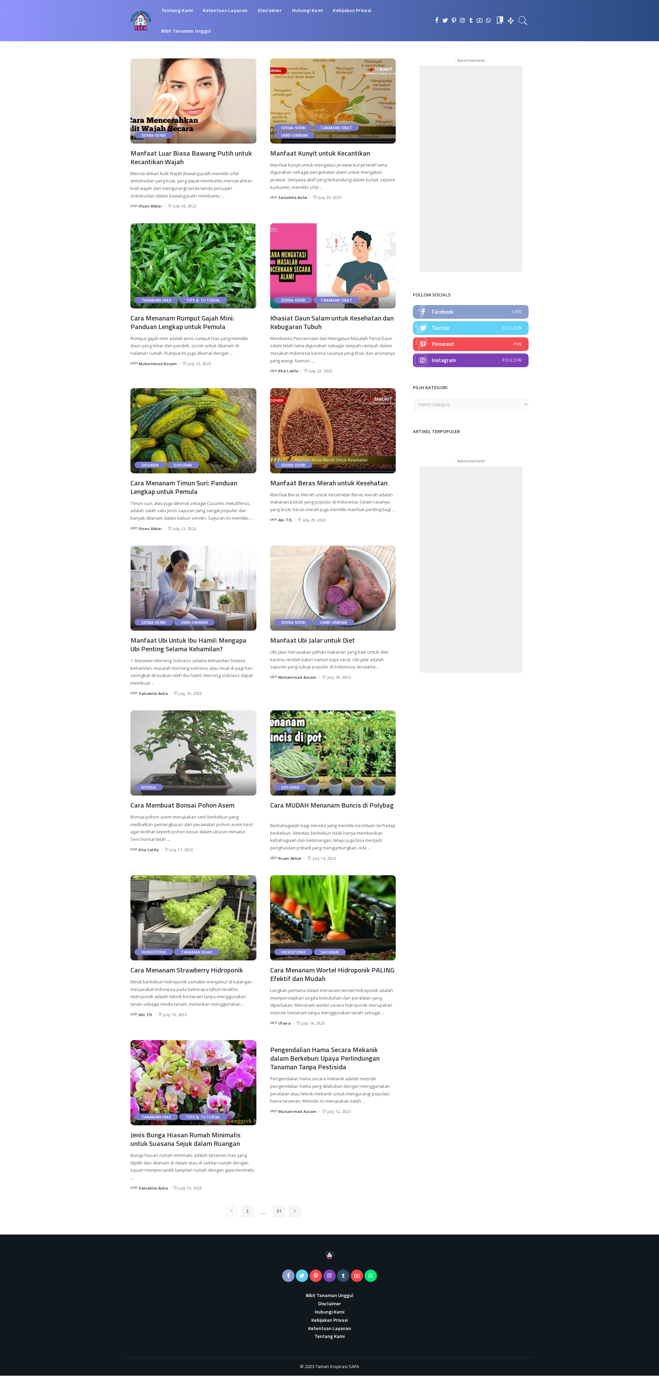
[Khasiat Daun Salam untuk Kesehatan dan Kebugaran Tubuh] (333, 265)
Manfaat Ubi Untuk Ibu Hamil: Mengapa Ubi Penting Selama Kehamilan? (188, 644)
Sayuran (183, 464)
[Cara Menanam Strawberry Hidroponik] (193, 917)
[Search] (523, 20)
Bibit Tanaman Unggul (330, 1295)
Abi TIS (285, 520)
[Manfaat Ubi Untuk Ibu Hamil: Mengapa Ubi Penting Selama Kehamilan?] (193, 588)
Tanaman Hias (156, 300)
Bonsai (148, 787)
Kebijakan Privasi (329, 1319)
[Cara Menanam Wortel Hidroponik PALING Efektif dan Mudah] (333, 917)
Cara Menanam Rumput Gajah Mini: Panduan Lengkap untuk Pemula (182, 322)
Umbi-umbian (294, 135)
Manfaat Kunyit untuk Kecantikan (320, 153)
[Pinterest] (454, 20)
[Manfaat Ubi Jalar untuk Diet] (333, 588)
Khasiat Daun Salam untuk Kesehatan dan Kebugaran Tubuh (332, 322)
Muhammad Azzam (158, 363)
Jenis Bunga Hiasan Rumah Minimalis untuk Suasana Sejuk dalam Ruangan (185, 1139)
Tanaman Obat (336, 127)
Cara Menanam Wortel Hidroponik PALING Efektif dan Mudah (332, 974)
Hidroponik (153, 952)
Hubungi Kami (329, 1311)
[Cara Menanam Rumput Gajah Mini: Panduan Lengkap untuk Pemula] (193, 265)
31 (279, 1211)
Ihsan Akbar (150, 206)
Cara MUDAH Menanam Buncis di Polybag (332, 805)
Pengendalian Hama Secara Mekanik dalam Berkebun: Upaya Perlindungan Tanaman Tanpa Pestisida (325, 1058)
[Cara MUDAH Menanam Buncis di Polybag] (333, 753)
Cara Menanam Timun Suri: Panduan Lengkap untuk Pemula (183, 487)
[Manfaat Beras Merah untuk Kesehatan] (333, 430)
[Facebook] (436, 20)
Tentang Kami (329, 1336)
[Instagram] (462, 20)
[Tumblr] (471, 20)
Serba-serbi (153, 135)
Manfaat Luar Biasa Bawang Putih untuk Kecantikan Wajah (191, 157)
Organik (150, 464)
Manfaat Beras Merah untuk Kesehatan (329, 482)
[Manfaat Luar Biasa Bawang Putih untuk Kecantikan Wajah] (193, 101)
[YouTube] (479, 20)
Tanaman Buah (196, 952)
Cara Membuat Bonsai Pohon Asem (182, 805)
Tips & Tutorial (203, 300)
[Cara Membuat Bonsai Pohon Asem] (193, 753)
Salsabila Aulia (293, 197)
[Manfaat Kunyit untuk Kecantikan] (333, 101)
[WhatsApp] (488, 20)
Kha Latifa (288, 371)
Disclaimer (329, 1303)
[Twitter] (445, 20)
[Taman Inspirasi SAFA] (140, 20)
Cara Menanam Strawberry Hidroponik (186, 970)
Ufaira (284, 1023)
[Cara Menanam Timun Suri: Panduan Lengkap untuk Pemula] (193, 430)
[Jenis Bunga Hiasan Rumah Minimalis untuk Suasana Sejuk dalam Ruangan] (193, 1082)
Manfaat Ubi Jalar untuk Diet (312, 640)
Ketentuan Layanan (329, 1328)
